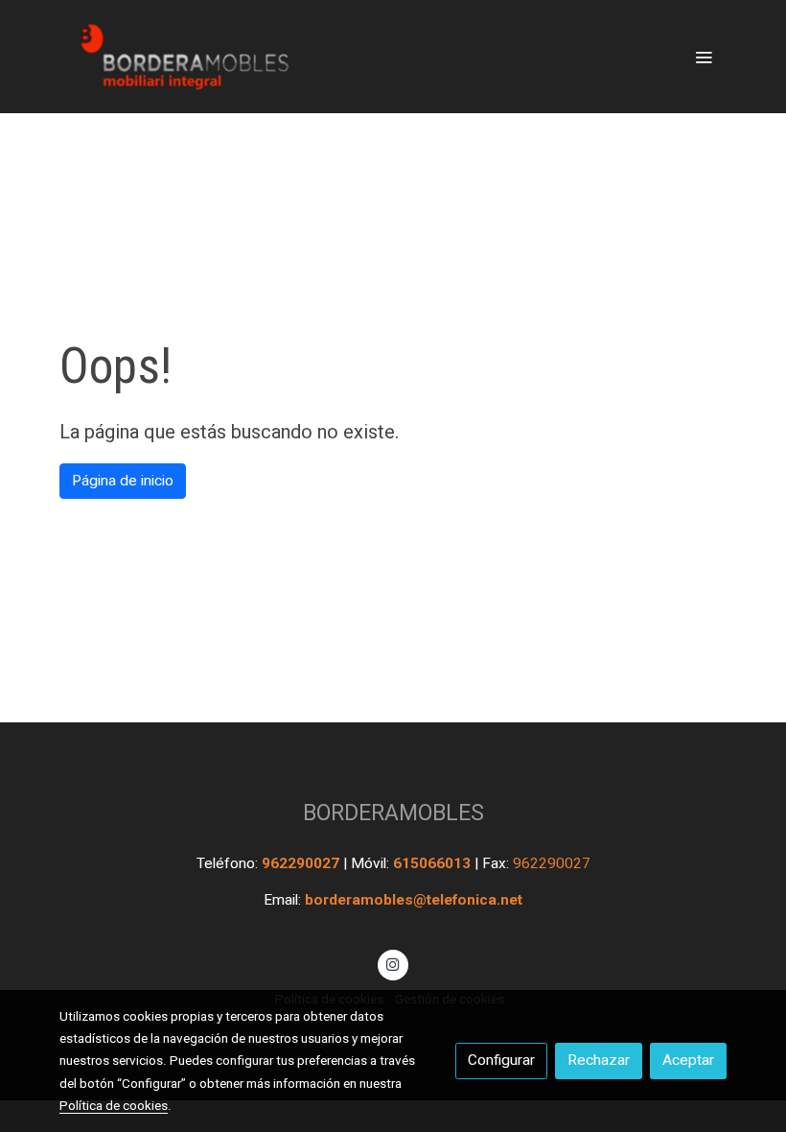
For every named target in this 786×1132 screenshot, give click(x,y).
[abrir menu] (703, 56)
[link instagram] (393, 963)
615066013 (433, 863)
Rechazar (598, 1060)
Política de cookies (113, 1105)
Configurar (501, 1060)
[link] (182, 56)
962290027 (302, 863)
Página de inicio (122, 480)
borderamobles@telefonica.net (413, 899)
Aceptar (688, 1060)
